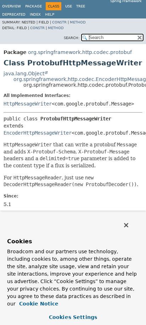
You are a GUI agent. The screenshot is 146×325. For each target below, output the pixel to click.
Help (49, 14)
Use (68, 6)
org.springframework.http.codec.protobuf (80, 52)
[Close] (126, 225)
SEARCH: (71, 38)
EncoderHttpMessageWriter (38, 133)
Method (78, 22)
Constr (59, 22)
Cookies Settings (73, 317)
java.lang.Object (24, 73)
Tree (80, 6)
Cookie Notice (37, 304)
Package (33, 6)
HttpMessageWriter (28, 104)
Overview (11, 6)
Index (35, 14)
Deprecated (14, 14)
